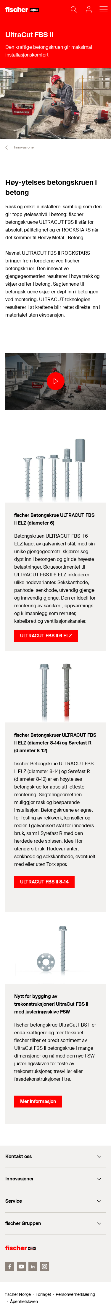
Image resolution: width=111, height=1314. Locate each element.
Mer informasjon (38, 1101)
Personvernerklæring (75, 1294)
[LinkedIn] (32, 1266)
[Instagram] (44, 1266)
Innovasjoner (24, 147)
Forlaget (43, 1294)
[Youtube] (21, 1266)
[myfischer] (87, 9)
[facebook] (9, 1266)
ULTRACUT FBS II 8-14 (44, 882)
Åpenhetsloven (24, 1301)
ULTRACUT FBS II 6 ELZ (46, 636)
